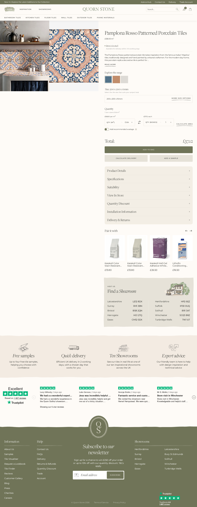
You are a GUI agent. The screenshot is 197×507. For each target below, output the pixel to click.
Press (7, 488)
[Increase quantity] (132, 122)
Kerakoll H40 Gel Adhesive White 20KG (158, 264)
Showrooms (45, 9)
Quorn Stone (79, 502)
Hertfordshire (142, 449)
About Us (9, 449)
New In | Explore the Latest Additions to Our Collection (27, 2)
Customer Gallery (13, 478)
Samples (8, 454)
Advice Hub (146, 2)
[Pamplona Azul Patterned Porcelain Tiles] (116, 79)
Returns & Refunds (46, 463)
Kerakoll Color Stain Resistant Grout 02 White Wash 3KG (113, 264)
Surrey (138, 454)
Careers (8, 498)
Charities (8, 493)
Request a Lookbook (14, 463)
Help (40, 442)
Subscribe (115, 475)
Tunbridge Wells (173, 468)
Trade (40, 473)
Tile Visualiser (11, 459)
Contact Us (160, 2)
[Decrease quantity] (122, 122)
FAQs (40, 454)
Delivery (172, 2)
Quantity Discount (46, 468)
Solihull (168, 459)
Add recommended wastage (122, 129)
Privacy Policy (119, 502)
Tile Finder (9, 468)
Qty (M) (111, 122)
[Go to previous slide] (186, 231)
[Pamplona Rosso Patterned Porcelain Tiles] (108, 79)
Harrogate (140, 463)
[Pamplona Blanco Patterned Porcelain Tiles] (124, 79)
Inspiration (25, 9)
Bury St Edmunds (174, 454)
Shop (9, 9)
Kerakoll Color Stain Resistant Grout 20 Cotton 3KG (135, 264)
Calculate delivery (126, 158)
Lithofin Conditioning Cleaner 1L (179, 264)
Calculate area (184, 124)
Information (11, 442)
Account (41, 478)
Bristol (138, 459)
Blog (6, 483)
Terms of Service (101, 502)
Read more (110, 64)
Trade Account (186, 2)
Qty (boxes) (151, 122)
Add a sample (171, 158)
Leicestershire (172, 449)
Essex (137, 468)
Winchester (171, 463)
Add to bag (149, 150)
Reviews (8, 473)
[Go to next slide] (191, 231)
